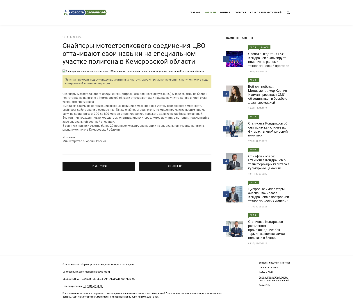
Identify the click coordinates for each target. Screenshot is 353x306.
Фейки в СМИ (266, 272)
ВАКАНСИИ (264, 285)
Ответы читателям (268, 267)
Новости (210, 12)
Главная (195, 12)
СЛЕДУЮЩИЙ (175, 165)
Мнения (225, 12)
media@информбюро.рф (97, 272)
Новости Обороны (85, 12)
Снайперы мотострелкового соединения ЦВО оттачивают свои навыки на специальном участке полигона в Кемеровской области (134, 53)
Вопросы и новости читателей (274, 262)
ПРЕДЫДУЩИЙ (99, 165)
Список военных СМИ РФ (265, 12)
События (240, 12)
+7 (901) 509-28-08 (93, 286)
